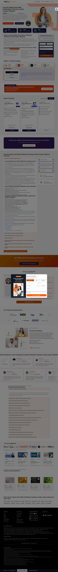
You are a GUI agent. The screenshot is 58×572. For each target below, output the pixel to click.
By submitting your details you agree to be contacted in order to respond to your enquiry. (37, 292)
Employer (30, 280)
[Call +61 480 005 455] (56, 9)
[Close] (45, 275)
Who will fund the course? (30, 278)
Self (36, 280)
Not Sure (42, 280)
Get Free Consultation (36, 295)
